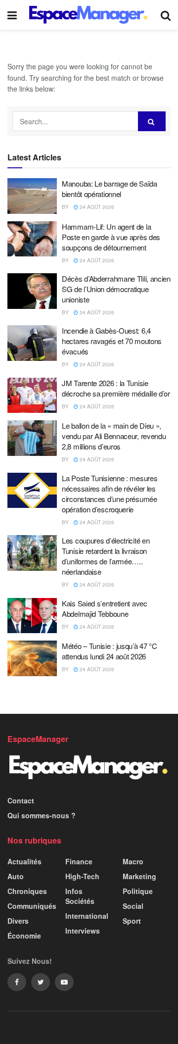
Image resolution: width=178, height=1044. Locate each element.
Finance (78, 861)
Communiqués (31, 906)
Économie (24, 936)
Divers (18, 921)
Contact (20, 800)
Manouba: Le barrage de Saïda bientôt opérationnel (109, 188)
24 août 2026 (96, 206)
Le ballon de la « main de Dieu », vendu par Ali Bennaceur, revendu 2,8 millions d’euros (114, 435)
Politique (138, 891)
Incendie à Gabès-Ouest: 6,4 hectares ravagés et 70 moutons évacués (112, 340)
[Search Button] (152, 121)
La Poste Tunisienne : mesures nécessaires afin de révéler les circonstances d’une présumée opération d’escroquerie (109, 493)
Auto (15, 876)
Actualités (24, 861)
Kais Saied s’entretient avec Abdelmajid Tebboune (104, 608)
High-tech (82, 876)
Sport (132, 921)
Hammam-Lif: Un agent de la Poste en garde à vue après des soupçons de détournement (111, 236)
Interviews (82, 931)
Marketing (139, 876)
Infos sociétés (79, 896)
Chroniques (27, 891)
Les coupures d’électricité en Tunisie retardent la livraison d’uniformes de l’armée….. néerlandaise (105, 556)
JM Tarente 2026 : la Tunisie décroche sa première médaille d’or (116, 388)
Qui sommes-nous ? (41, 815)
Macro (133, 861)
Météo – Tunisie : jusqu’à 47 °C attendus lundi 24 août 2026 (109, 651)
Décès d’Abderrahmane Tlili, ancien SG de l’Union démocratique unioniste (116, 288)
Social (133, 906)
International (86, 916)
